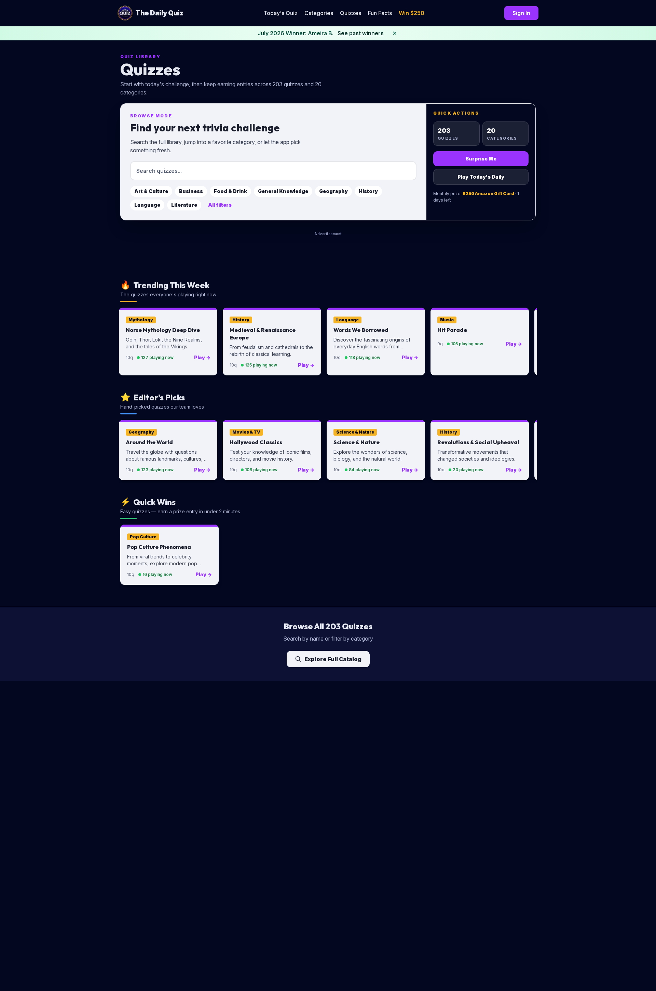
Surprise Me (480, 159)
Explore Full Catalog (332, 659)
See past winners (361, 33)
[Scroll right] (529, 343)
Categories (318, 13)
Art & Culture (151, 191)
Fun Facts (380, 13)
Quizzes (350, 13)
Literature (184, 205)
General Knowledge (283, 191)
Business (191, 191)
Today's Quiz (280, 13)
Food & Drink (230, 191)
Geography (333, 191)
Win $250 (411, 13)
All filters (220, 205)
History (368, 191)
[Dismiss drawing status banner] (395, 33)
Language (147, 205)
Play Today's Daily (480, 177)
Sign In (521, 13)
